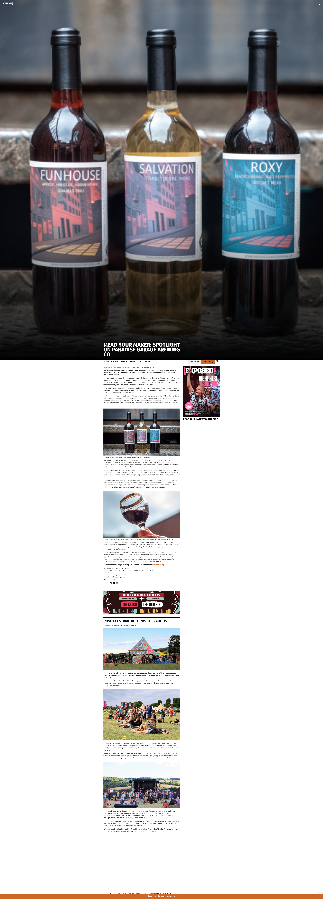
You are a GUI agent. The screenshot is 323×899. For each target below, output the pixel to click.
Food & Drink (136, 362)
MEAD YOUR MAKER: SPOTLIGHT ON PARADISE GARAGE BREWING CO (141, 349)
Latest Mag (208, 362)
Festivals (106, 625)
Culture (114, 362)
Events (124, 362)
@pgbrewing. (159, 565)
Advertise (194, 362)
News (106, 362)
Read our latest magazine (161, 896)
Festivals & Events (110, 367)
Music (148, 362)
